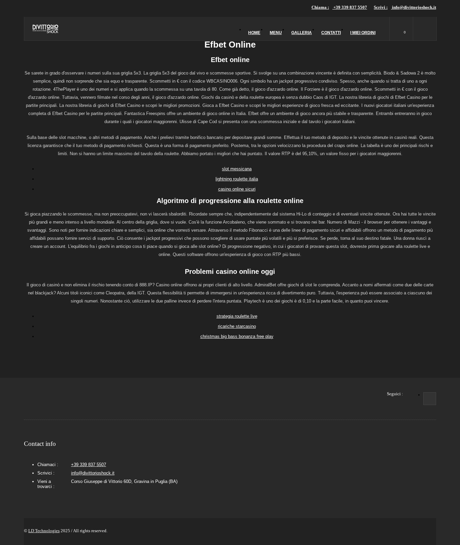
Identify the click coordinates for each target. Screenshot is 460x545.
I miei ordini (362, 32)
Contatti (331, 32)
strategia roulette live (237, 316)
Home (254, 32)
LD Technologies (44, 530)
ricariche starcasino (237, 326)
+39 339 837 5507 (339, 7)
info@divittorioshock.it (405, 7)
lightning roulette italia (237, 178)
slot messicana (237, 168)
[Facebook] (429, 398)
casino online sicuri (237, 189)
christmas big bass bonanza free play (236, 336)
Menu (276, 32)
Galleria (301, 32)
